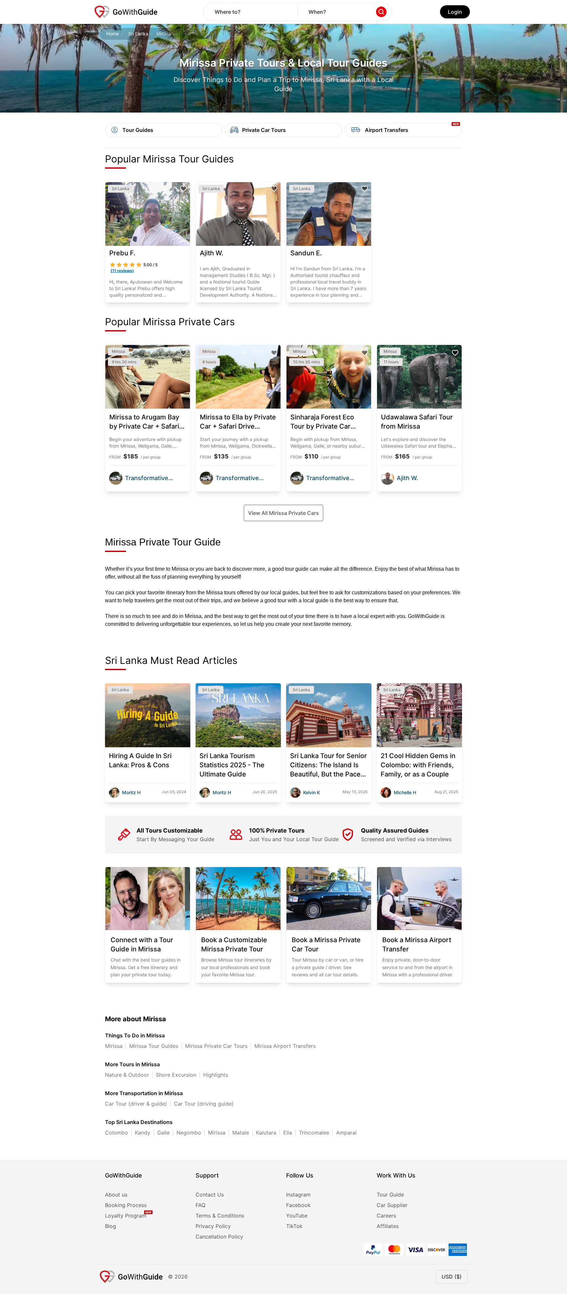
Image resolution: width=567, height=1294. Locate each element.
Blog (110, 1226)
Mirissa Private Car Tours (216, 1046)
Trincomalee (314, 1132)
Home (112, 33)
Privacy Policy (213, 1226)
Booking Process (126, 1205)
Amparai (346, 1132)
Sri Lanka (138, 33)
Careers (386, 1215)
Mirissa (113, 1046)
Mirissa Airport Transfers (285, 1046)
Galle (163, 1132)
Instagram (298, 1194)
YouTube (296, 1215)
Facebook (298, 1205)
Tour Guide (390, 1194)
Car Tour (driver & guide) (136, 1103)
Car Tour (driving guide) (204, 1103)
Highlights (215, 1074)
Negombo (189, 1132)
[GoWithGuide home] (126, 12)
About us (116, 1194)
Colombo (116, 1132)
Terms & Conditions (220, 1215)
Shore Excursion (176, 1074)
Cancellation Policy (219, 1236)
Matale (240, 1132)
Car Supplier (392, 1205)
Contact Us (210, 1194)
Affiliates (388, 1226)
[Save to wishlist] (183, 188)
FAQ (200, 1205)
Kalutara (266, 1132)
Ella (287, 1132)
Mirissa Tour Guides (153, 1046)
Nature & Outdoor (127, 1074)
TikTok (294, 1226)
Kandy (142, 1132)
